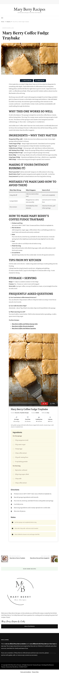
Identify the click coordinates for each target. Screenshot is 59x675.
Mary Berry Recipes (29, 9)
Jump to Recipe (27, 80)
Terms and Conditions (25, 672)
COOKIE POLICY (23, 667)
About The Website (29, 626)
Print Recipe (40, 80)
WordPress (15, 667)
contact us (52, 653)
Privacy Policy (35, 672)
